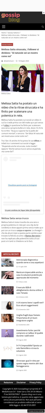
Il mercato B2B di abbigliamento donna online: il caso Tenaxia (29, 290)
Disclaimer (21, 382)
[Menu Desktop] (3, 26)
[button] (43, 26)
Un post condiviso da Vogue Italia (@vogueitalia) (22, 210)
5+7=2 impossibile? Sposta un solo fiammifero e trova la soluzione (29, 348)
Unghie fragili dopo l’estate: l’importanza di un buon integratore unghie (28, 318)
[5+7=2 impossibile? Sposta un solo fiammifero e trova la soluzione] (7, 348)
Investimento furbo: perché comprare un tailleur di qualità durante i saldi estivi (29, 333)
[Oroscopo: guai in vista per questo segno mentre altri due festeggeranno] (7, 363)
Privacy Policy (35, 382)
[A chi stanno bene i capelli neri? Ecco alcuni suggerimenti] (7, 305)
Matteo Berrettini (32, 235)
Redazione (8, 382)
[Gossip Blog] (10, 17)
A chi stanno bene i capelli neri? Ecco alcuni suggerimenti (30, 304)
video (6, 125)
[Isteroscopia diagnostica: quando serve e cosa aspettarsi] (7, 263)
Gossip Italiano (7, 44)
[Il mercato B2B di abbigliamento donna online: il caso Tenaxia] (7, 290)
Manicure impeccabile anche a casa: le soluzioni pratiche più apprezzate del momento (29, 275)
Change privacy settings (36, 411)
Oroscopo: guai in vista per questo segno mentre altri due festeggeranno (29, 363)
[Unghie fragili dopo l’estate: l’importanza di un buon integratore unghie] (7, 318)
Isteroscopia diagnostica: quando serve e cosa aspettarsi (30, 261)
